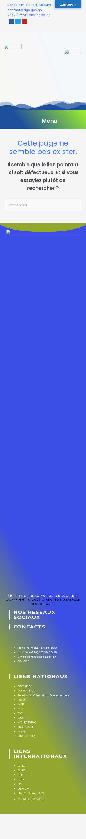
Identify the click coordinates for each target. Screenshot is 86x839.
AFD (21, 779)
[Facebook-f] (12, 637)
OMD (21, 765)
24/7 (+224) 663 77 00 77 (28, 15)
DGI (20, 713)
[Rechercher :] (43, 205)
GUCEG (23, 718)
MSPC (22, 731)
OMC (21, 770)
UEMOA (23, 788)
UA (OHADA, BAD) (31, 793)
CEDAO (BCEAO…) (31, 799)
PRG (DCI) (25, 686)
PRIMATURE (26, 690)
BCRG (22, 700)
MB (20, 709)
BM (20, 784)
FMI (20, 774)
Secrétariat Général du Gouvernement (44, 695)
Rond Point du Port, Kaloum (29, 5)
